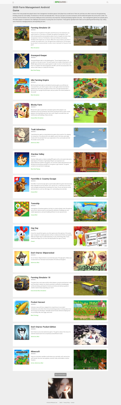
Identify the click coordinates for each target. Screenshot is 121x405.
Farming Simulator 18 (40, 277)
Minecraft (35, 351)
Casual (32, 118)
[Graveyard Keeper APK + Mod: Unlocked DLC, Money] (21, 61)
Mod (32, 47)
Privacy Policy (67, 402)
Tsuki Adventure (38, 129)
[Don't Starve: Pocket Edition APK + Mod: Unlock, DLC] (21, 332)
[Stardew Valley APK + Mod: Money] (21, 160)
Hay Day (34, 228)
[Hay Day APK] (21, 234)
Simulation (36, 47)
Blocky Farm (36, 105)
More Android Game (60, 374)
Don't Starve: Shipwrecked (42, 253)
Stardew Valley (37, 154)
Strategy (36, 315)
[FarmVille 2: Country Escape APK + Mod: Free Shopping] (21, 184)
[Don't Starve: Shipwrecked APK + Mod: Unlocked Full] (21, 258)
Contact (72, 402)
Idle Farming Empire (40, 80)
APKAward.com (60, 2)
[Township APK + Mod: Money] (21, 209)
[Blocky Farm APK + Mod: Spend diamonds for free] (21, 110)
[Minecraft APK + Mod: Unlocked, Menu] (21, 357)
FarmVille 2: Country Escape (43, 179)
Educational (34, 290)
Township (35, 203)
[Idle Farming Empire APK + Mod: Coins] (21, 86)
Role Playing (37, 70)
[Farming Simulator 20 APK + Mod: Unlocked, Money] (21, 33)
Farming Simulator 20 (40, 28)
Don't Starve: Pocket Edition (43, 327)
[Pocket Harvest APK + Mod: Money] (21, 308)
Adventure (33, 142)
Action (32, 363)
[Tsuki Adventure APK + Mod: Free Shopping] (21, 135)
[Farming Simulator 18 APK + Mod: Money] (21, 283)
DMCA (61, 402)
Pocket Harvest (38, 302)
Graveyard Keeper (39, 55)
